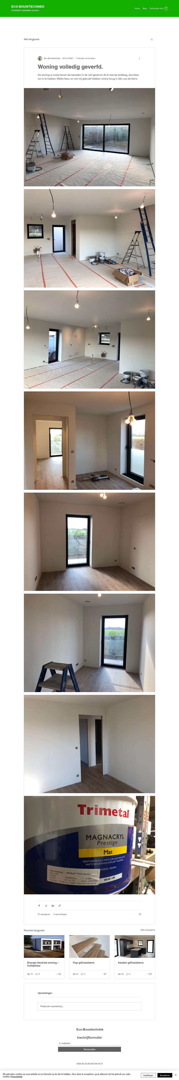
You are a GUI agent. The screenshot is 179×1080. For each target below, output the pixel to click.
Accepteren (165, 1075)
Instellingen (148, 1075)
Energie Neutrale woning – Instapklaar (43, 964)
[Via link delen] (59, 905)
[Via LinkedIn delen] (52, 905)
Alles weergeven (148, 930)
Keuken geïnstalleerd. (131, 962)
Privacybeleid (16, 1076)
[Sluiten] (175, 1075)
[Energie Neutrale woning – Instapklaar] (44, 946)
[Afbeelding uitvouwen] (89, 137)
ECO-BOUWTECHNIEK (27, 6)
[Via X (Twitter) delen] (46, 905)
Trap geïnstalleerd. (84, 962)
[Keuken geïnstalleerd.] (135, 946)
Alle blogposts (31, 39)
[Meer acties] (139, 58)
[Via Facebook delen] (39, 905)
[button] (166, 8)
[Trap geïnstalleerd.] (89, 946)
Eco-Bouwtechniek (89, 1029)
